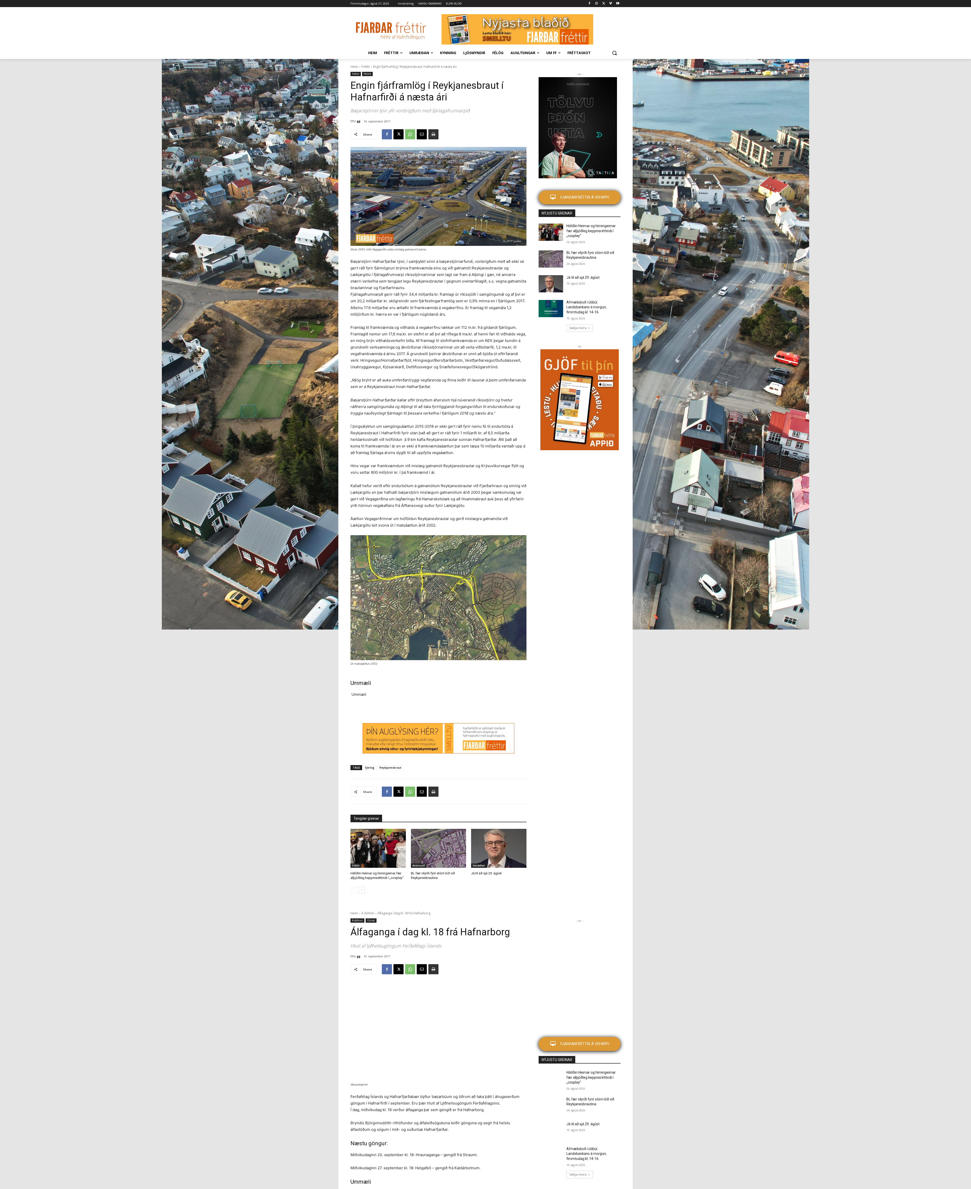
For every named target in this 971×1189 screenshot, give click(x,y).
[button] (614, 53)
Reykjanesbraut (390, 767)
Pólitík (367, 74)
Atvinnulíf (418, 865)
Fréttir (365, 66)
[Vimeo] (610, 4)
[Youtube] (618, 4)
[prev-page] (353, 890)
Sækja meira (578, 328)
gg (358, 121)
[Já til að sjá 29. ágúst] (498, 848)
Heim (354, 66)
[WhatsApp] (410, 134)
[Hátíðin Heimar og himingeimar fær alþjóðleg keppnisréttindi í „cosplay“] (378, 848)
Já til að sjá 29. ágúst (486, 873)
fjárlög (369, 767)
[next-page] (362, 890)
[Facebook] (589, 4)
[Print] (433, 134)
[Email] (422, 134)
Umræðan (479, 865)
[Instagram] (597, 4)
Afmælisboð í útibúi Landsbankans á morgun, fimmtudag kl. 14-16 (586, 307)
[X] (604, 4)
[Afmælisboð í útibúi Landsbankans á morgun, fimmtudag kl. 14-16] (551, 308)
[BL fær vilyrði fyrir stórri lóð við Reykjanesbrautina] (438, 848)
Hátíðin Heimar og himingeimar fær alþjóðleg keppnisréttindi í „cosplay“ (591, 231)
